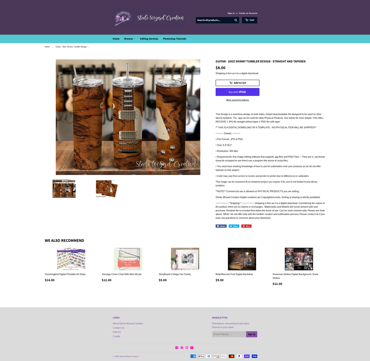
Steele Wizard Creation (129, 356)
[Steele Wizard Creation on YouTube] (191, 348)
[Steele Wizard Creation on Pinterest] (181, 348)
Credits (116, 336)
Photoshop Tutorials (174, 39)
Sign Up (251, 334)
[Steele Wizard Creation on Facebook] (176, 348)
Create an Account (248, 13)
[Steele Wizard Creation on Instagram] (186, 348)
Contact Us (118, 328)
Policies (117, 332)
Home (116, 39)
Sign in (231, 13)
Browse (128, 39)
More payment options (237, 100)
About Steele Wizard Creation (128, 323)
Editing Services (149, 39)
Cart (251, 20)
